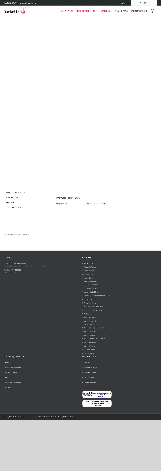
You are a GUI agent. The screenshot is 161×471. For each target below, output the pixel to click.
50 (88, 204)
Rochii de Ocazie (90, 321)
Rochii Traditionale (91, 346)
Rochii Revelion (90, 342)
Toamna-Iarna (89, 350)
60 (102, 204)
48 (85, 204)
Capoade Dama (90, 267)
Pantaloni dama (90, 303)
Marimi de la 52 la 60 (92, 292)
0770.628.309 (16, 270)
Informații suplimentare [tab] (15, 192)
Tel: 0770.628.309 (11, 3)
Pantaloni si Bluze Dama (93, 306)
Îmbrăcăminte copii (91, 281)
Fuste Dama (88, 274)
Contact (87, 362)
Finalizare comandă (13, 367)
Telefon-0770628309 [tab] (14, 207)
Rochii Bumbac (89, 317)
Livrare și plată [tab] (12, 197)
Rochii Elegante (90, 335)
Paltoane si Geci (90, 299)
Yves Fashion (89, 353)
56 (97, 204)
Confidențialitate (90, 382)
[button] (152, 11)
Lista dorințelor (11, 372)
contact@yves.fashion (28, 3)
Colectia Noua (89, 271)
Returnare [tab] (10, 202)
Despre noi (9, 387)
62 (105, 204)
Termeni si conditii (91, 372)
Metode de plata (90, 367)
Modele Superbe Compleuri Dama (97, 295)
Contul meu (9, 362)
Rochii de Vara (92, 324)
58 (100, 204)
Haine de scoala (93, 285)
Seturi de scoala (93, 288)
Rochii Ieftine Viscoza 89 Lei (94, 339)
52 (91, 204)
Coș (6, 377)
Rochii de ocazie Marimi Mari (95, 328)
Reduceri (87, 314)
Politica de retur (90, 377)
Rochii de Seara (90, 331)
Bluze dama (88, 263)
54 (94, 204)
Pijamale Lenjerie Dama (93, 310)
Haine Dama (88, 278)
